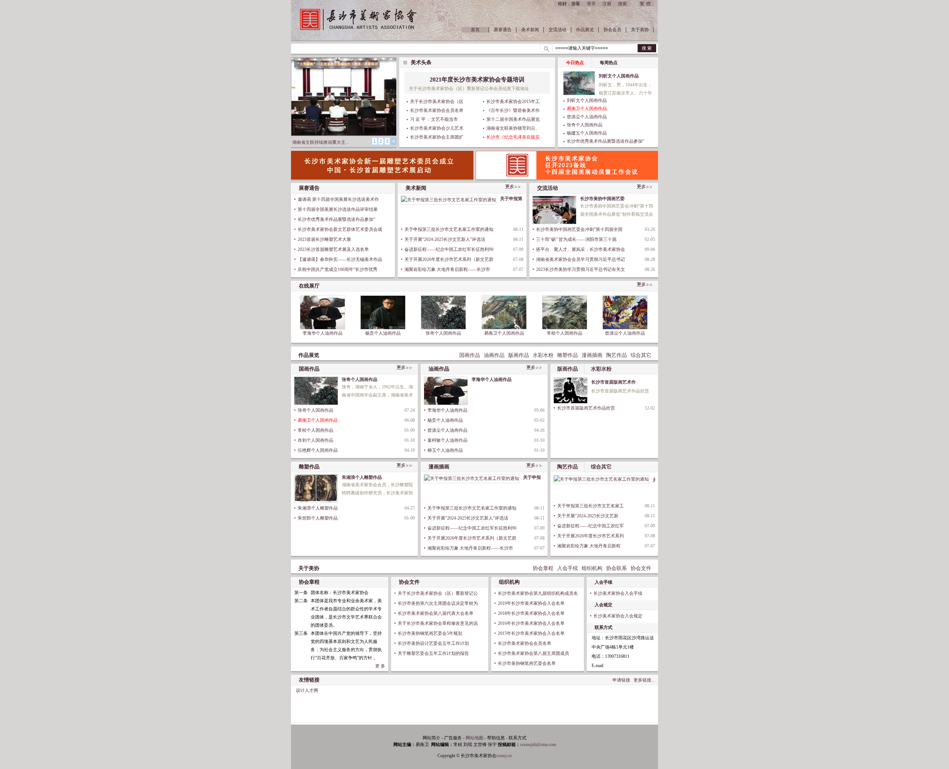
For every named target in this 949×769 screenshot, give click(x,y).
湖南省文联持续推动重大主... (320, 142)
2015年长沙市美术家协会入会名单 (531, 633)
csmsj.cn (504, 755)
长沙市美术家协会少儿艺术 (436, 128)
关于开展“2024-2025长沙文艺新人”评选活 (444, 239)
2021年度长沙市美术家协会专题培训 (477, 79)
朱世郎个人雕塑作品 (318, 518)
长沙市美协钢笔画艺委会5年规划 (430, 633)
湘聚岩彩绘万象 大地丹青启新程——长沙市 (447, 269)
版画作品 (518, 355)
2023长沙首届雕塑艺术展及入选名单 (333, 249)
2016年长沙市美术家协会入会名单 (531, 623)
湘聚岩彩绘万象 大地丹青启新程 (589, 545)
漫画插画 (592, 355)
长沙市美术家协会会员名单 (436, 110)
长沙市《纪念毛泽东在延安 (513, 137)
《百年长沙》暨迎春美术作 (513, 110)
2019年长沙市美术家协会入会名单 (531, 603)
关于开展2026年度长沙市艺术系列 (590, 535)
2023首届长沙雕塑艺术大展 (324, 239)
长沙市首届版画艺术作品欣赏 (586, 408)
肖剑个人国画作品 (315, 440)
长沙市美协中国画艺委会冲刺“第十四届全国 (579, 229)
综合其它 (641, 355)
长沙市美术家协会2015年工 (513, 101)
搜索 (622, 3)
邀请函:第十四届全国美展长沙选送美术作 (338, 199)
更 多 (380, 666)
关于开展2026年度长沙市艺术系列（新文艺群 (448, 259)
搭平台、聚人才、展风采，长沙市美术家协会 (580, 249)
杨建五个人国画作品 (587, 133)
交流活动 (557, 29)
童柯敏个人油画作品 (447, 440)
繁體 (646, 3)
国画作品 (469, 355)
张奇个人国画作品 (584, 124)
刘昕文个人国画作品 (619, 76)
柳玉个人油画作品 (445, 450)
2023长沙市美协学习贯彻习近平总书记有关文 (580, 269)
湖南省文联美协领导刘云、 (513, 128)
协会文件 (641, 568)
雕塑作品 (567, 355)
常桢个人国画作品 (564, 333)
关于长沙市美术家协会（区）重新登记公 (438, 593)
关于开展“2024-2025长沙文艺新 (587, 515)
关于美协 (640, 29)
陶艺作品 (616, 355)
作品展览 (585, 29)
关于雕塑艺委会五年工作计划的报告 (433, 653)
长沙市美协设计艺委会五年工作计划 (433, 643)
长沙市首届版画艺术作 (613, 382)
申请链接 (621, 680)
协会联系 (616, 568)
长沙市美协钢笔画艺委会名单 (527, 663)
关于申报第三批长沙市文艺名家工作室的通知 (448, 229)
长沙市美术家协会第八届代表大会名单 (435, 613)
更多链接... (644, 680)
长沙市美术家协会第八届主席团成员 (533, 653)
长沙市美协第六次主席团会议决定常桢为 (438, 603)
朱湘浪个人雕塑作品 (362, 477)
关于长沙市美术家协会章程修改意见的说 (438, 623)
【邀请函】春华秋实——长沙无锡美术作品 (340, 259)
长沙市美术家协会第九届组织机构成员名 (538, 593)
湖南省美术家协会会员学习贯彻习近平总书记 (580, 259)
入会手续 (567, 568)
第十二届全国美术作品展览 (513, 119)
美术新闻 (530, 29)
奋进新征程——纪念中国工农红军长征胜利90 (448, 249)
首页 (475, 29)
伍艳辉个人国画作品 (318, 450)
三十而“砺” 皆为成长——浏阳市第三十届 (576, 239)
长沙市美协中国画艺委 (602, 198)
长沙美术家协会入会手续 (617, 593)
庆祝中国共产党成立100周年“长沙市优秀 (337, 269)
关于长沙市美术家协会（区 (436, 101)
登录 (591, 3)
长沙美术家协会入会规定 (617, 616)
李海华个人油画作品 (322, 333)
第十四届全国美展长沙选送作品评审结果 (338, 209)
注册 (606, 3)
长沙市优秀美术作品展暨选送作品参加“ (605, 141)
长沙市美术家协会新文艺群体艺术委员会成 (340, 229)
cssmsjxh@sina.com (538, 744)
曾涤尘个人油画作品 (587, 116)
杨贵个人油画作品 (383, 333)
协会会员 (612, 29)
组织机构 (592, 568)
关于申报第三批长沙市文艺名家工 (590, 505)
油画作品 (494, 355)
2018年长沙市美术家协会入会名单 (531, 613)
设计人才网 (307, 690)
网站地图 (474, 737)
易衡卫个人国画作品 (587, 108)
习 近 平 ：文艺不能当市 (434, 119)
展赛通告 (503, 29)
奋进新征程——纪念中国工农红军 (590, 525)
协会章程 (543, 568)
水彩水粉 (543, 355)
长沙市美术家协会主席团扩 (436, 137)
